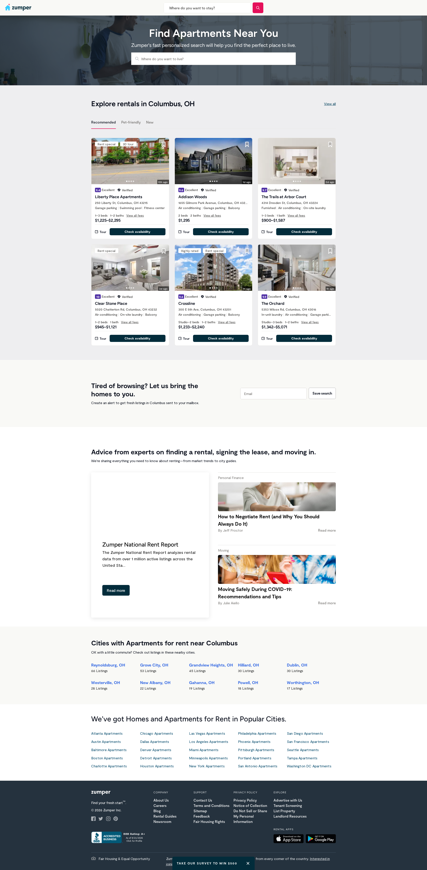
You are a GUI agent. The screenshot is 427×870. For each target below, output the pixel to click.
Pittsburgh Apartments (256, 750)
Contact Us (202, 800)
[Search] (258, 7)
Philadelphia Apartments (257, 733)
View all (330, 104)
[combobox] (207, 7)
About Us (161, 800)
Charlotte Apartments (109, 766)
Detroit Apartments (156, 758)
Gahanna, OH (202, 682)
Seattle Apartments (303, 750)
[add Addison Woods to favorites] (246, 144)
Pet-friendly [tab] (131, 122)
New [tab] (149, 122)
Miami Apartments (203, 750)
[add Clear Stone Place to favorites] (163, 251)
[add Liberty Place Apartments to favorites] (163, 144)
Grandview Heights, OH (211, 664)
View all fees (135, 215)
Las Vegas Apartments (207, 733)
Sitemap (200, 811)
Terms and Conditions (211, 805)
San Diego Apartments (305, 733)
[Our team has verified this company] (119, 190)
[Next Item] (162, 161)
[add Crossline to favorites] (246, 251)
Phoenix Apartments (254, 741)
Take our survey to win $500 (207, 863)
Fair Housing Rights (209, 821)
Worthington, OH (303, 682)
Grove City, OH (154, 664)
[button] (290, 839)
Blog (157, 811)
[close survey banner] (248, 863)
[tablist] (213, 123)
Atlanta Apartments (107, 733)
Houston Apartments (157, 766)
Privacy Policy (245, 800)
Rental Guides (165, 816)
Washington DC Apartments (309, 766)
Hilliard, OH (248, 664)
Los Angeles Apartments (208, 741)
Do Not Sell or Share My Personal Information (250, 816)
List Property (284, 811)
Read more (116, 590)
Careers (160, 805)
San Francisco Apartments (308, 741)
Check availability (137, 231)
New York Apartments (207, 766)
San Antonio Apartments (257, 766)
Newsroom (162, 821)
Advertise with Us (288, 800)
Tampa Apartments (302, 758)
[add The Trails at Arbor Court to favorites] (330, 144)
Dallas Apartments (154, 741)
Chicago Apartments (156, 733)
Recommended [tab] (103, 122)
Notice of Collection (250, 805)
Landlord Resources (290, 816)
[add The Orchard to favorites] (330, 251)
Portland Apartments (254, 758)
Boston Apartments (107, 758)
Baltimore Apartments (109, 750)
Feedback (201, 816)
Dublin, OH (297, 664)
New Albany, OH (155, 682)
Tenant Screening (288, 805)
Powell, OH (248, 682)
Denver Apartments (155, 750)
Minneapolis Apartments (208, 758)
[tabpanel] (213, 239)
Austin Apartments (106, 741)
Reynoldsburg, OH (108, 664)
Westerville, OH (105, 682)
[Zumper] (18, 7)
